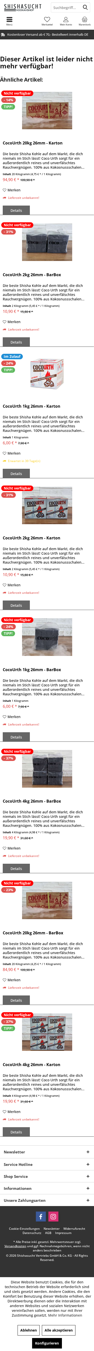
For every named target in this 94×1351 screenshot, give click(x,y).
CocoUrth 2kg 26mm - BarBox (32, 274)
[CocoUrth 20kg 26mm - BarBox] (47, 900)
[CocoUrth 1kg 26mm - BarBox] (47, 637)
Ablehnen (28, 1330)
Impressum (63, 1233)
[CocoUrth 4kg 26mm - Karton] (47, 1032)
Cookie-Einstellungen (24, 1229)
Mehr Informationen (65, 1315)
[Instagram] (53, 1217)
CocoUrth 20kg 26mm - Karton (33, 143)
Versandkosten (15, 1246)
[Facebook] (41, 1217)
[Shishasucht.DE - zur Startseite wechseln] (23, 7)
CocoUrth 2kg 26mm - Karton (31, 538)
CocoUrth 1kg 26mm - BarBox (32, 669)
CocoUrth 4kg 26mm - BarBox (32, 801)
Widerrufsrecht (74, 1229)
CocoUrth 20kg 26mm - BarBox (33, 933)
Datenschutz (32, 1233)
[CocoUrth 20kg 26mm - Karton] (47, 110)
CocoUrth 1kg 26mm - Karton (31, 406)
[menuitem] (84, 21)
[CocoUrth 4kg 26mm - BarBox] (47, 768)
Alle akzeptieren (59, 1330)
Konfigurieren (47, 1343)
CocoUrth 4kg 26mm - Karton (31, 1064)
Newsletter (52, 1229)
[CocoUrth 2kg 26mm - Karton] (47, 505)
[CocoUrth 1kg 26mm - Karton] (47, 373)
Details (16, 210)
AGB (48, 1233)
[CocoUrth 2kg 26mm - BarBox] (47, 242)
